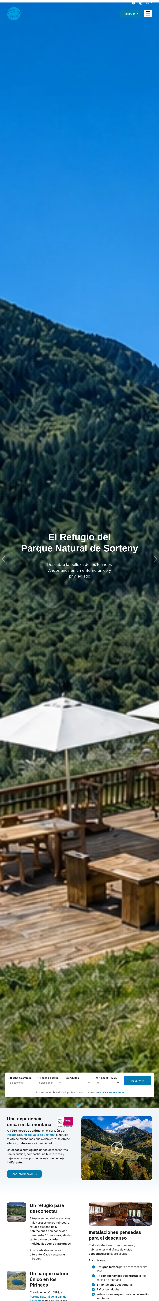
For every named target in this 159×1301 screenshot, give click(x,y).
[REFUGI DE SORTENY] (14, 14)
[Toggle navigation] (148, 13)
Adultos (74, 1077)
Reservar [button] (129, 13)
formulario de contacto (111, 1092)
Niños (108, 1077)
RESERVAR (137, 1080)
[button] (78, 1105)
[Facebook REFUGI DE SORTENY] (134, 3)
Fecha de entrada (21, 1077)
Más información (23, 1174)
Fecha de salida (49, 1077)
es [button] (148, 2)
